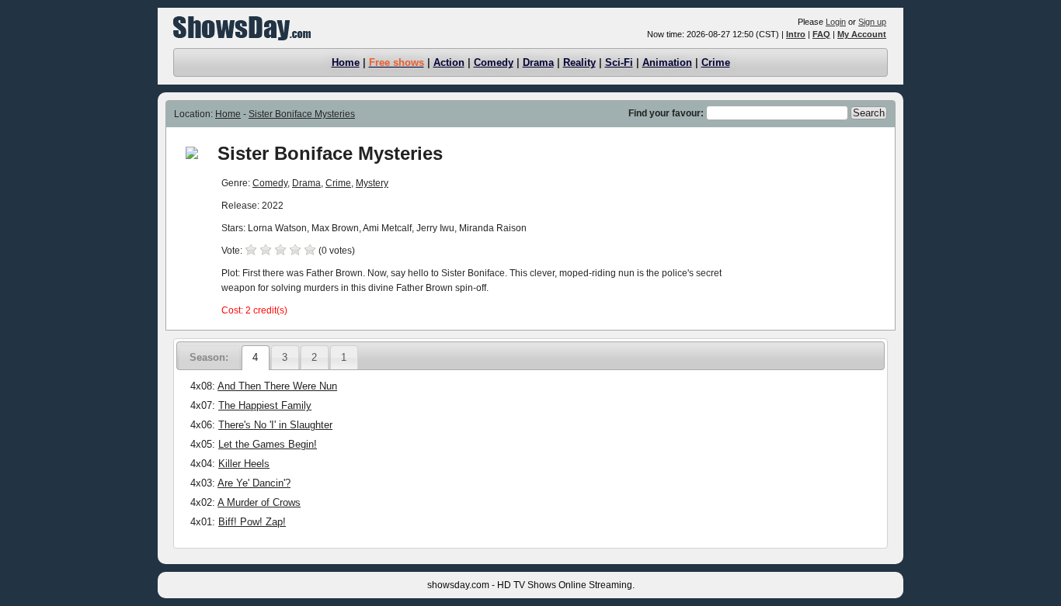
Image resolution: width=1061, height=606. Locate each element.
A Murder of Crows (259, 502)
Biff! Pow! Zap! (252, 522)
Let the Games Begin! (267, 444)
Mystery (372, 183)
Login (836, 21)
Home (346, 62)
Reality (579, 62)
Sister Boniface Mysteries (302, 114)
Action (448, 62)
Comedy (493, 62)
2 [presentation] (314, 357)
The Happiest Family (264, 405)
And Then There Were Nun (277, 386)
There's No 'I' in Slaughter (275, 425)
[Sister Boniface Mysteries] (192, 156)
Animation (667, 62)
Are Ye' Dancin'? (253, 483)
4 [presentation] (255, 357)
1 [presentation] (343, 357)
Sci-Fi (619, 62)
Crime (715, 62)
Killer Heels (244, 463)
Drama (538, 62)
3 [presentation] (284, 357)
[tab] (255, 357)
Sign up (872, 21)
